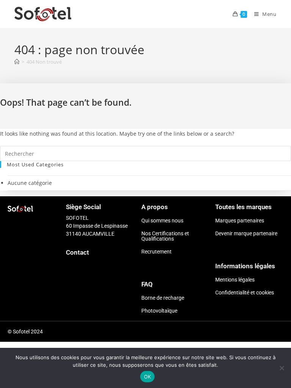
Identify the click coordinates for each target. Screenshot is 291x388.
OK (147, 377)
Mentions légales (235, 280)
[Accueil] (16, 61)
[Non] (281, 368)
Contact (77, 252)
